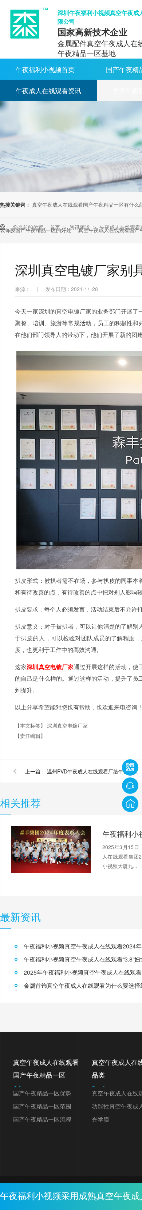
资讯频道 (80, 227)
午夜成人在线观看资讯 (48, 90)
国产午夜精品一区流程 (42, 1120)
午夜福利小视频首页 (45, 69)
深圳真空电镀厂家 (50, 666)
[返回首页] (130, 804)
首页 (56, 227)
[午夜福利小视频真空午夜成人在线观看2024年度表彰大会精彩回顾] (51, 849)
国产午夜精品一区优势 (42, 1093)
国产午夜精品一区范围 (42, 1106)
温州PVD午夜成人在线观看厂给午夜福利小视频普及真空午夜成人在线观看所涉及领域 (94, 771)
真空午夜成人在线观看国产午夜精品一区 (46, 1075)
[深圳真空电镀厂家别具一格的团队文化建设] (26, 23)
